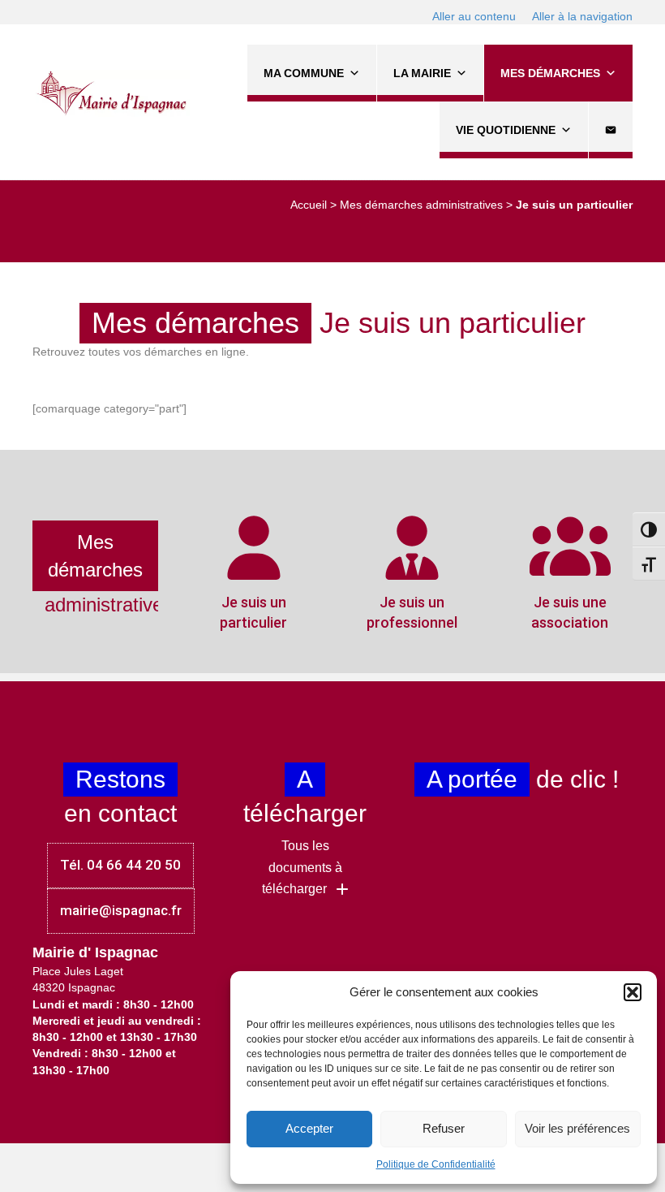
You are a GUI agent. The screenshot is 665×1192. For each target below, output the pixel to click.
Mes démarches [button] (550, 73)
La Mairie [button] (422, 73)
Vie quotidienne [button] (506, 129)
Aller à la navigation (582, 16)
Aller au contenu (474, 16)
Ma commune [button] (304, 73)
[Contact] (611, 129)
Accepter (309, 1128)
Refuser (444, 1128)
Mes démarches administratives (421, 204)
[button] (632, 992)
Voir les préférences (577, 1128)
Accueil (308, 204)
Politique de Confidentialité (436, 1164)
